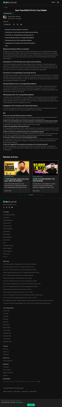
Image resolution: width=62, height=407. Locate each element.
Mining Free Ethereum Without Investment (16, 29)
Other (38, 381)
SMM (5, 176)
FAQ (6, 45)
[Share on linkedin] (6, 207)
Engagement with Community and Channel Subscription (20, 43)
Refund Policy (33, 391)
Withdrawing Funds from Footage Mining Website (18, 40)
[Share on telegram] (9, 207)
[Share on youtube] (12, 207)
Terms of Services (7, 391)
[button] (54, 2)
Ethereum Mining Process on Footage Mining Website (19, 37)
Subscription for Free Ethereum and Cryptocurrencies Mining (21, 32)
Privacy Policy (16, 391)
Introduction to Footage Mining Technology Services (19, 35)
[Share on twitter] (4, 207)
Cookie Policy (25, 391)
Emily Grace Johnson (14, 16)
